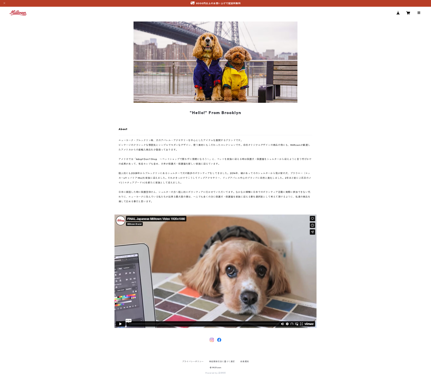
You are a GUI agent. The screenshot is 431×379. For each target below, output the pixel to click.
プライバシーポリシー (193, 361)
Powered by (211, 373)
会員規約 (244, 361)
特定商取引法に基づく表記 (222, 361)
